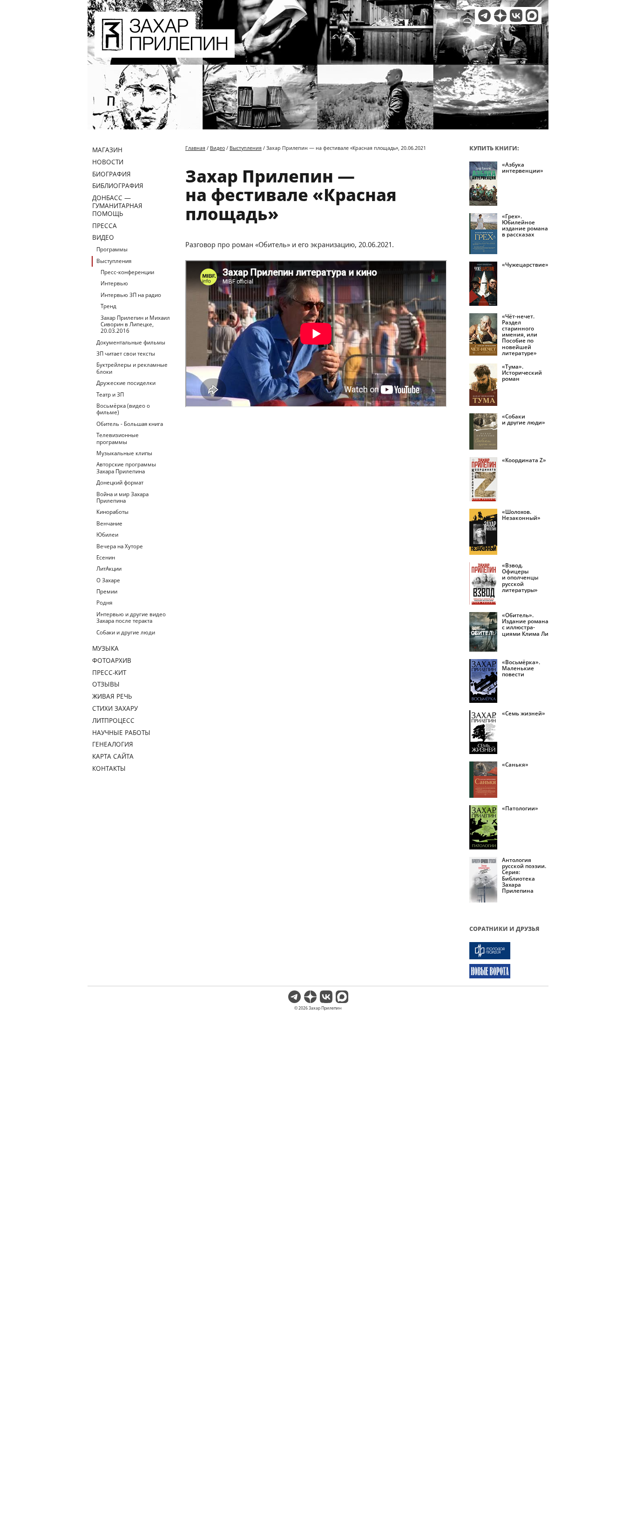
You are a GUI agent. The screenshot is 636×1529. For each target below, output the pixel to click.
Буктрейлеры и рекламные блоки (132, 368)
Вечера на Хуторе (119, 546)
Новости (107, 161)
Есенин (105, 557)
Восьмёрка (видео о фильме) (123, 409)
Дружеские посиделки (126, 383)
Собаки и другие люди (125, 632)
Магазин (107, 149)
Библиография (117, 185)
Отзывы (106, 684)
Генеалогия (112, 744)
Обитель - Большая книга (129, 424)
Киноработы (112, 512)
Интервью (114, 283)
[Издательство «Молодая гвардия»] (508, 950)
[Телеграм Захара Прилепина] (484, 15)
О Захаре (108, 580)
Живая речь (112, 696)
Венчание (109, 523)
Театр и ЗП (110, 394)
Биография (111, 173)
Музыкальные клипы (124, 453)
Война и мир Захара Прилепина (122, 497)
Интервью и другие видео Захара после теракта (131, 617)
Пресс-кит (109, 672)
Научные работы (121, 732)
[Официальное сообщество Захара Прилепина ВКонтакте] (516, 15)
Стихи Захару (115, 708)
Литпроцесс (113, 720)
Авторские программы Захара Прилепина (126, 467)
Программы (112, 249)
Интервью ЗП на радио (131, 295)
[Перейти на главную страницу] (165, 52)
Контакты (109, 768)
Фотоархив (111, 660)
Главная (195, 147)
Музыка (105, 648)
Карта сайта (113, 756)
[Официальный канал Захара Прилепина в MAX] (532, 15)
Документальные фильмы (130, 342)
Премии (106, 591)
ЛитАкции (109, 569)
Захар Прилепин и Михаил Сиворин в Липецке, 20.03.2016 (135, 324)
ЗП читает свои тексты (125, 353)
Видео (103, 237)
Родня (104, 602)
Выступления (113, 261)
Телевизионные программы (117, 438)
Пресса (104, 225)
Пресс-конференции (127, 272)
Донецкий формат (119, 482)
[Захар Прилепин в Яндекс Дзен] (500, 15)
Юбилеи (107, 535)
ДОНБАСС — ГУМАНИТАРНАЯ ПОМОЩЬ (117, 205)
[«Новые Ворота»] (508, 971)
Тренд (108, 306)
